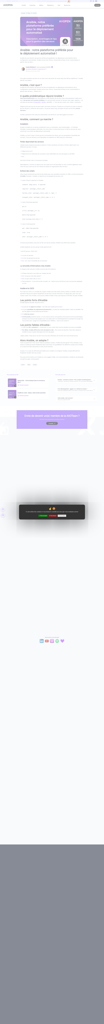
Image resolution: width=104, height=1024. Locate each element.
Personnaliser (61, 515)
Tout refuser (53, 515)
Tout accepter (43, 515)
